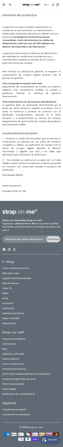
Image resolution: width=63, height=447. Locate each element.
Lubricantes (8, 308)
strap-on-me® (35, 427)
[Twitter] (14, 249)
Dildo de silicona (10, 283)
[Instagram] (9, 249)
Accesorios (7, 303)
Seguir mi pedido (10, 318)
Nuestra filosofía (10, 359)
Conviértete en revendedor (16, 414)
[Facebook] (4, 249)
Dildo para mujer (10, 273)
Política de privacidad (13, 383)
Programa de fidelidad (13, 338)
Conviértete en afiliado (14, 409)
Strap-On (7, 288)
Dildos (5, 293)
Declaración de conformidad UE (18, 394)
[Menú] (3, 4)
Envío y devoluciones (13, 364)
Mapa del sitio (9, 323)
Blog (4, 349)
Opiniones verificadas (13, 353)
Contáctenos (9, 343)
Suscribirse (53, 239)
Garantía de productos (14, 368)
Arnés (5, 298)
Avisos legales (9, 389)
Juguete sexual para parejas (16, 278)
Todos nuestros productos (15, 268)
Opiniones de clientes (13, 313)
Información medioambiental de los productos (26, 374)
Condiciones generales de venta (19, 379)
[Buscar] (10, 4)
